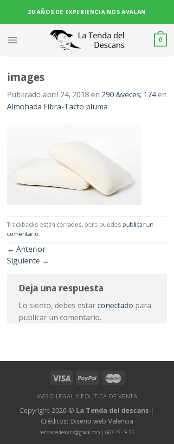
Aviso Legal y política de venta (87, 396)
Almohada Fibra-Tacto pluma (57, 106)
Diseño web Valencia (101, 421)
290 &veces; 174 (129, 94)
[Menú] (12, 39)
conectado (115, 305)
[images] (74, 164)
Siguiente (28, 261)
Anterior (26, 249)
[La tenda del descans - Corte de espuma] (87, 40)
